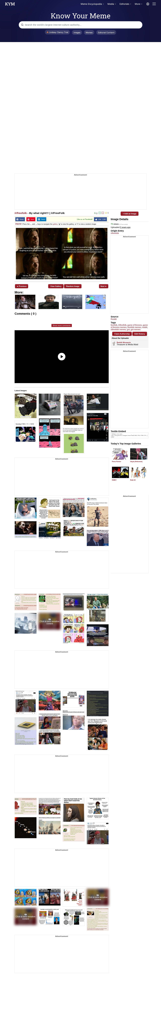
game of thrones (134, 325)
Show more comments (62, 325)
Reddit (114, 319)
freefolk (114, 325)
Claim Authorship (122, 334)
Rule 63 (133, 480)
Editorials (124, 4)
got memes (135, 329)
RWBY (114, 480)
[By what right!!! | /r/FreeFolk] (62, 253)
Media (111, 4)
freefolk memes (134, 327)
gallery (55, 224)
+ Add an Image (129, 214)
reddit (144, 327)
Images (77, 32)
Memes (89, 32)
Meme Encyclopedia (91, 4)
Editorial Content (106, 32)
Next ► (103, 286)
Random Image (72, 286)
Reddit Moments (124, 342)
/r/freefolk (21, 213)
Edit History (139, 334)
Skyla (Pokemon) (136, 461)
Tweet (42, 219)
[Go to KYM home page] (10, 4)
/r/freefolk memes (118, 329)
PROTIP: (18, 224)
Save (31, 219)
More (137, 4)
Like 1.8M (101, 219)
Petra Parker (116, 461)
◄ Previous (21, 286)
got (128, 329)
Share (21, 219)
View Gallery (55, 286)
